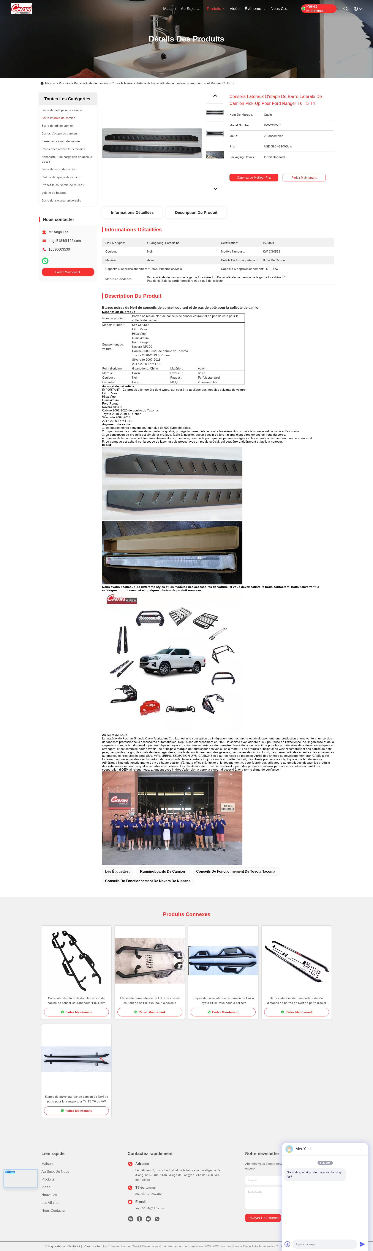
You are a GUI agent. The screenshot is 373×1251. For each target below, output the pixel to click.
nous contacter (281, 8)
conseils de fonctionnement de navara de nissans (147, 881)
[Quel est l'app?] (45, 261)
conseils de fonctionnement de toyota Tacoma (235, 871)
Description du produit (196, 212)
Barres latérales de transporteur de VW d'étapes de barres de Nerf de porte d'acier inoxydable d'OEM (296, 1000)
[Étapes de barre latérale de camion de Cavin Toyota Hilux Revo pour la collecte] (223, 960)
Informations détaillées (132, 212)
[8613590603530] (157, 1220)
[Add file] (287, 1244)
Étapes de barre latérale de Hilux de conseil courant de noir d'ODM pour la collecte (150, 1000)
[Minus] (362, 1149)
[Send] (362, 1244)
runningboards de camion (162, 871)
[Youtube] (148, 1220)
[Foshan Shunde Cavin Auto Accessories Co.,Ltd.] (21, 8)
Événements (255, 8)
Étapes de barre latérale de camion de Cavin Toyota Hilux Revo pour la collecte (223, 1000)
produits (214, 8)
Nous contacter (53, 1210)
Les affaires (50, 1203)
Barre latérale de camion (91, 83)
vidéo (235, 8)
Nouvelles (49, 1195)
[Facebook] (139, 1220)
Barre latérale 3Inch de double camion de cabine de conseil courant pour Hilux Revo (76, 1000)
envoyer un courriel (263, 1218)
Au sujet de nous (55, 1171)
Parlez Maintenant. (316, 8)
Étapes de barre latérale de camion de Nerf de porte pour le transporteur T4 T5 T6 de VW (76, 1099)
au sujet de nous (191, 8)
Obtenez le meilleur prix (254, 177)
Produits (64, 83)
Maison (169, 8)
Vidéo (46, 1187)
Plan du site (92, 1246)
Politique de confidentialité (62, 1246)
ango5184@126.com (65, 241)
